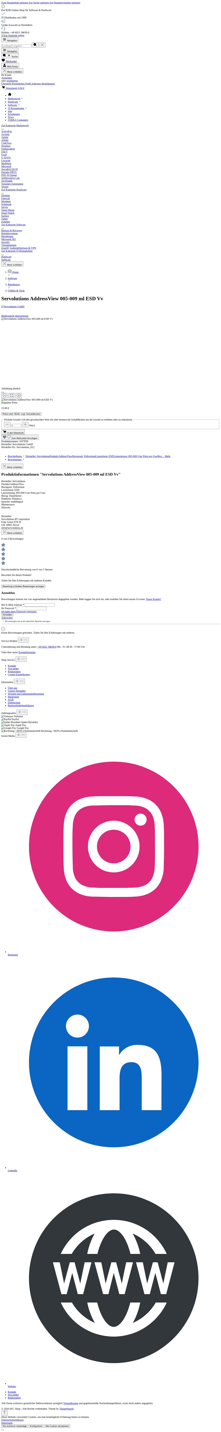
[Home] (114, 94)
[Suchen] (35, 45)
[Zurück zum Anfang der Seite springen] (4, 1413)
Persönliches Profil (21, 83)
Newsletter (13, 668)
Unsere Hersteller (17, 691)
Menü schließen (14, 72)
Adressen (36, 83)
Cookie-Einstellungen (19, 674)
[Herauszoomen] (4, 395)
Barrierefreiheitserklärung (21, 705)
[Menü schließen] (2, 129)
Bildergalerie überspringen (14, 316)
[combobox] (16, 46)
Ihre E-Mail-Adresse (12, 604)
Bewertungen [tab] (15, 459)
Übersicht (6, 83)
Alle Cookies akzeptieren (57, 1426)
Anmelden (6, 77)
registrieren (12, 80)
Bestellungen (48, 83)
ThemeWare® (66, 1408)
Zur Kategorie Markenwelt (15, 125)
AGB (10, 699)
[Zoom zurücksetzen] (11, 395)
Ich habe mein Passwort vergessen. (19, 611)
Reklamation (14, 671)
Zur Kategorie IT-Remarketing (17, 251)
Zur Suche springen (39, 2)
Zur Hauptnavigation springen (65, 2)
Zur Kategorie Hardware (14, 189)
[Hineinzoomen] (19, 395)
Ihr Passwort (8, 608)
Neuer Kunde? (153, 599)
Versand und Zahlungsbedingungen (26, 693)
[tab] (89, 456)
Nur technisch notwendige (15, 1426)
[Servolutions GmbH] (110, 306)
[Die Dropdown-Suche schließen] (42, 45)
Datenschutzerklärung (12, 1420)
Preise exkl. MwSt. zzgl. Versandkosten (21, 414)
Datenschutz (14, 702)
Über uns (12, 688)
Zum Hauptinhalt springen (15, 2)
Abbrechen (7, 617)
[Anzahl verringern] (7, 424)
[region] (110, 359)
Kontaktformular (26, 652)
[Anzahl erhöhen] (25, 424)
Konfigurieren (36, 1426)
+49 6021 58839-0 (46, 646)
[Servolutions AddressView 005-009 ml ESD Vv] (27, 318)
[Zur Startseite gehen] (12, 35)
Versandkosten (70, 1403)
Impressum (13, 696)
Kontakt (12, 665)
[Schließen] (2, 392)
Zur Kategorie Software (13, 224)
